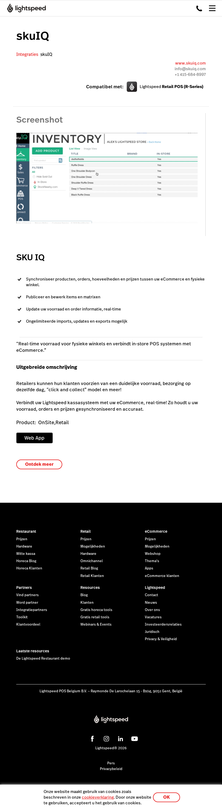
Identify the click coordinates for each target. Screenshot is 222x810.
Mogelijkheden (92, 546)
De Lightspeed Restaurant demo (43, 658)
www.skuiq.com (190, 63)
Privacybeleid (111, 769)
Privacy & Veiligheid (161, 639)
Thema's (152, 561)
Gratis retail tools (94, 617)
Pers (111, 763)
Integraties (27, 54)
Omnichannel (91, 561)
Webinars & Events (96, 624)
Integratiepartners (31, 610)
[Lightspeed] (24, 8)
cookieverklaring (98, 797)
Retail (85, 531)
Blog (84, 595)
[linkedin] (119, 738)
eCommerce (156, 531)
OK (166, 797)
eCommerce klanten (162, 575)
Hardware (24, 546)
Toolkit (22, 617)
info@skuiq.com (190, 69)
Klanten (87, 602)
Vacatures (153, 617)
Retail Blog (89, 568)
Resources (90, 587)
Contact (151, 595)
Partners (24, 587)
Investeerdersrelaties (163, 624)
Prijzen (21, 539)
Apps (149, 568)
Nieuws (151, 602)
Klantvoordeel (28, 624)
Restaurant (26, 531)
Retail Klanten (92, 575)
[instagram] (105, 738)
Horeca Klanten (29, 568)
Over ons (152, 610)
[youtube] (134, 738)
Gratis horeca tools (96, 610)
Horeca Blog (26, 561)
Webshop (153, 553)
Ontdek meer (39, 464)
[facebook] (91, 738)
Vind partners (27, 595)
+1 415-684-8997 (190, 74)
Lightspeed (155, 587)
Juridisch (152, 631)
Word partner (27, 602)
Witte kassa (25, 553)
